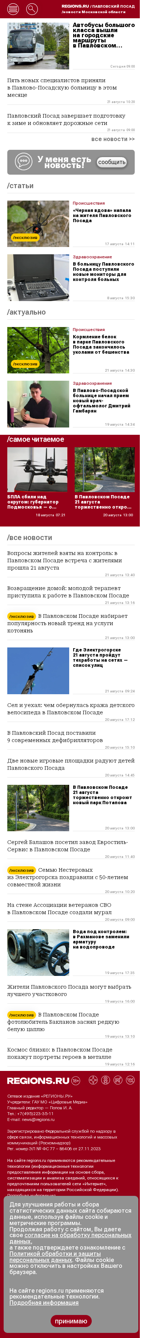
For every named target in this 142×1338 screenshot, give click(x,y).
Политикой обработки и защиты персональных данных (55, 1256)
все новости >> (113, 139)
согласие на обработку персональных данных (70, 1238)
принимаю (71, 1321)
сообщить (112, 162)
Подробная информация (31, 1195)
